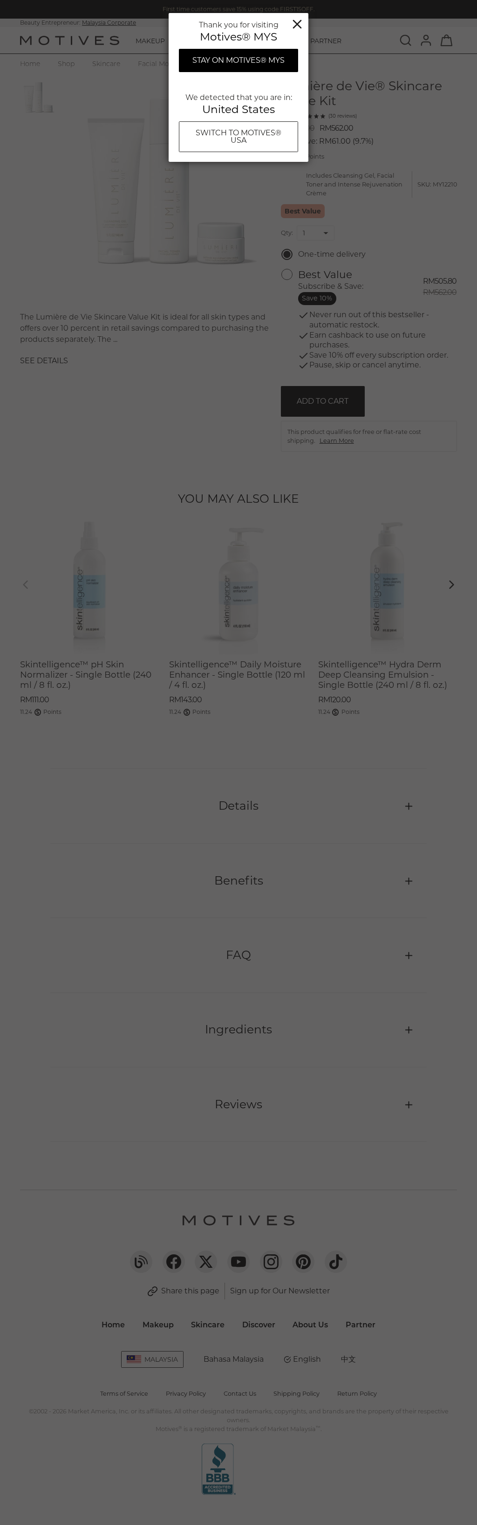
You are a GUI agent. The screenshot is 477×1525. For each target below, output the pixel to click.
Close (297, 24)
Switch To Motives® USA (238, 136)
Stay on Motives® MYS (238, 60)
